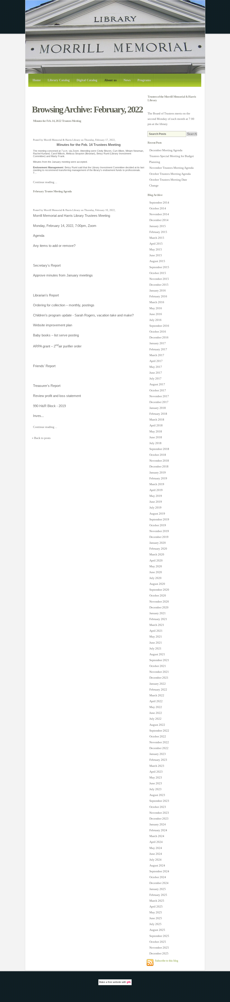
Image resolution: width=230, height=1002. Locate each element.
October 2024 (157, 877)
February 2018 (158, 413)
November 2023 (159, 812)
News (127, 80)
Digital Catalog (87, 80)
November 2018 (159, 460)
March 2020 (156, 554)
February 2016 (158, 296)
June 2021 (155, 642)
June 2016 (155, 314)
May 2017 (155, 366)
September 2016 (159, 325)
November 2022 (159, 742)
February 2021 (158, 619)
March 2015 (156, 237)
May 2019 (155, 496)
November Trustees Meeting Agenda (171, 167)
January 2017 (157, 343)
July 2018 (155, 443)
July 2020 (155, 578)
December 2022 (158, 748)
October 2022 (157, 736)
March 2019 (156, 484)
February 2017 (158, 349)
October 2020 (157, 595)
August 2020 (157, 583)
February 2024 (158, 830)
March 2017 (156, 355)
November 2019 (159, 531)
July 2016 (155, 320)
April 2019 (156, 490)
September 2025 (159, 936)
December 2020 (158, 607)
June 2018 (155, 437)
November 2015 (159, 279)
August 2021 (157, 654)
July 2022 (155, 718)
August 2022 (157, 724)
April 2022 (156, 701)
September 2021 (159, 660)
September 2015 (159, 267)
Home (37, 80)
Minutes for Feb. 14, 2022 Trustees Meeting (57, 121)
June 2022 (155, 713)
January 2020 (157, 542)
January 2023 (157, 754)
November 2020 (159, 601)
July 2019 (155, 507)
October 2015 (157, 273)
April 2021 (156, 630)
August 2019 (157, 513)
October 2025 (157, 941)
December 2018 (158, 466)
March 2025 (156, 900)
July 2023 (155, 789)
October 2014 (157, 208)
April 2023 (156, 771)
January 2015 (157, 226)
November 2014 (159, 214)
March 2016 (156, 302)
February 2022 (158, 689)
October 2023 (157, 807)
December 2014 (158, 220)
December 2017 (158, 402)
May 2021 (155, 636)
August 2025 (157, 930)
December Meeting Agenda (165, 150)
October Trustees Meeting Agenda (170, 173)
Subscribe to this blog (166, 961)
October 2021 (157, 666)
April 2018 (156, 425)
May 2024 (155, 848)
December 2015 (158, 284)
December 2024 (158, 883)
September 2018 (159, 449)
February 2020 (158, 548)
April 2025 (156, 906)
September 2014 (159, 202)
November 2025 (159, 947)
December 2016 (158, 337)
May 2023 (155, 777)
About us (110, 80)
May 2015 (155, 249)
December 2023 (158, 818)
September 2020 (159, 589)
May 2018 (155, 431)
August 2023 (157, 795)
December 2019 (158, 537)
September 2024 (159, 871)
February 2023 (158, 759)
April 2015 (156, 243)
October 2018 (157, 454)
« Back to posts (41, 438)
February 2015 (158, 232)
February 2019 (158, 478)
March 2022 (156, 695)
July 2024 (155, 859)
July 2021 (155, 648)
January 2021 (157, 613)
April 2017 (156, 361)
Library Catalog (59, 80)
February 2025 (158, 895)
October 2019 (157, 525)
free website (114, 982)
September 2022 (159, 730)
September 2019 (159, 519)
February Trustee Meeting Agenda (52, 191)
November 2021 (159, 671)
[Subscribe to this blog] (150, 962)
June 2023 (155, 783)
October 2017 (157, 390)
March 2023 (156, 765)
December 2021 (158, 677)
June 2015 (155, 255)
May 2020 (155, 566)
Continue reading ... (45, 182)
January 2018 (157, 408)
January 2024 (157, 824)
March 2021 (156, 625)
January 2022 (157, 683)
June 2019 (155, 501)
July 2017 (155, 378)
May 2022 (155, 707)
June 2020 (155, 572)
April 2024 (156, 842)
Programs (144, 80)
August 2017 (157, 384)
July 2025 (155, 924)
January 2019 (157, 472)
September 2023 (159, 800)
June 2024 (155, 853)
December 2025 (158, 953)
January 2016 (157, 290)
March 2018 (156, 419)
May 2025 (155, 912)
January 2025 (157, 889)
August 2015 (157, 261)
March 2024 (156, 836)
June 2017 (155, 372)
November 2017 (159, 396)
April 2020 (156, 560)
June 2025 (155, 918)
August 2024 (157, 865)
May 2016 (155, 308)
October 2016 (157, 331)
